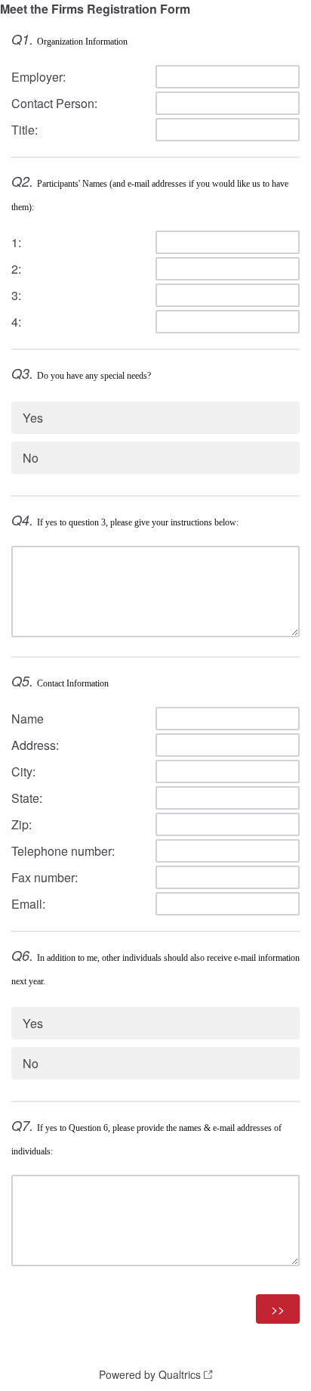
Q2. (22, 181)
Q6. (22, 955)
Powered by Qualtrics (150, 1374)
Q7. (22, 1125)
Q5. (22, 680)
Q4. (22, 519)
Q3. (22, 373)
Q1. (22, 38)
